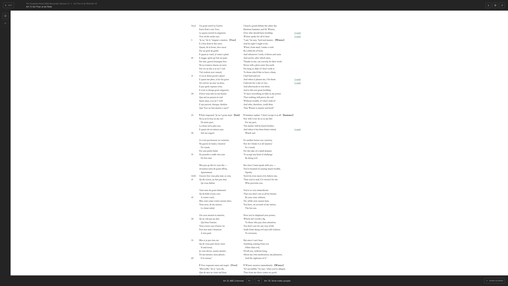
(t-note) (297, 33)
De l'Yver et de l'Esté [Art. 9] (85, 4)
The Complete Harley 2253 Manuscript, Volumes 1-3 (47, 4)
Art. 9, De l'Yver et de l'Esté (39, 6)
